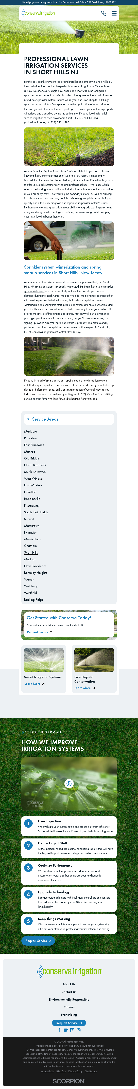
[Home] (38, 13)
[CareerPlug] (72, 1030)
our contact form (37, 398)
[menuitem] (69, 431)
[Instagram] (78, 1030)
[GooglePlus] (66, 1030)
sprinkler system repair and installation (59, 81)
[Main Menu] (114, 13)
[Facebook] (59, 1030)
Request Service (37, 632)
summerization (74, 304)
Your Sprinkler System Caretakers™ (48, 171)
